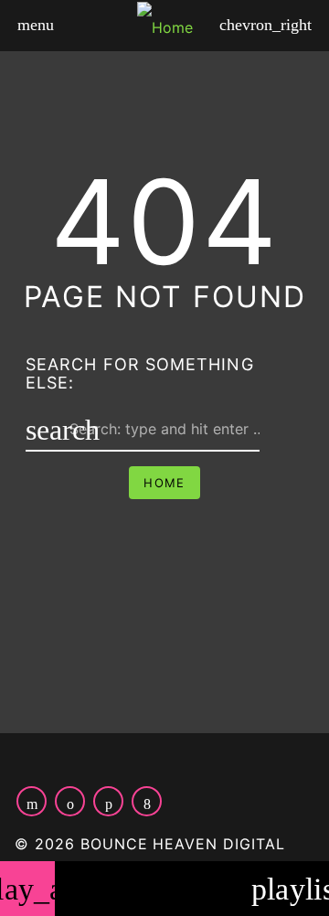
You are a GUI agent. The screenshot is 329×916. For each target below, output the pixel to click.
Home (164, 482)
